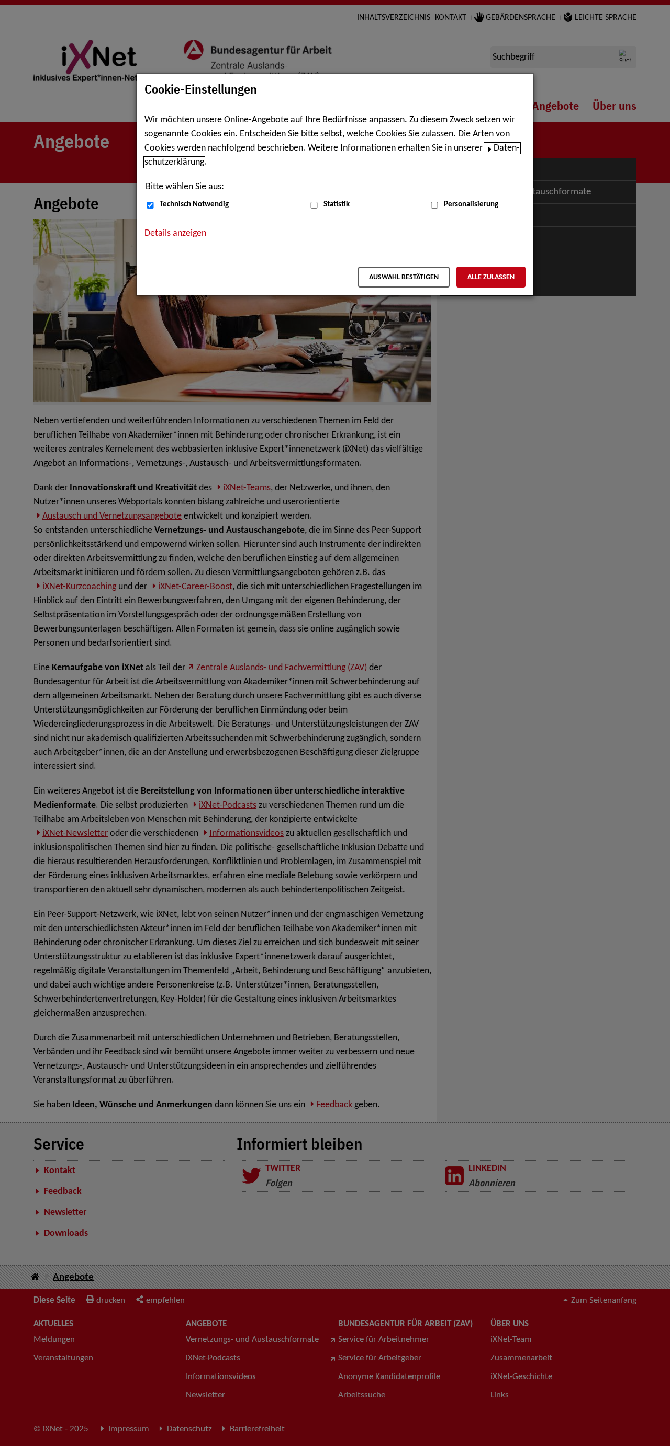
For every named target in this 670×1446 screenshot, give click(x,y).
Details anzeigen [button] (175, 233)
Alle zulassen (491, 277)
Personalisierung (471, 205)
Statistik (336, 205)
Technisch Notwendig (194, 205)
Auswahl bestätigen (404, 277)
